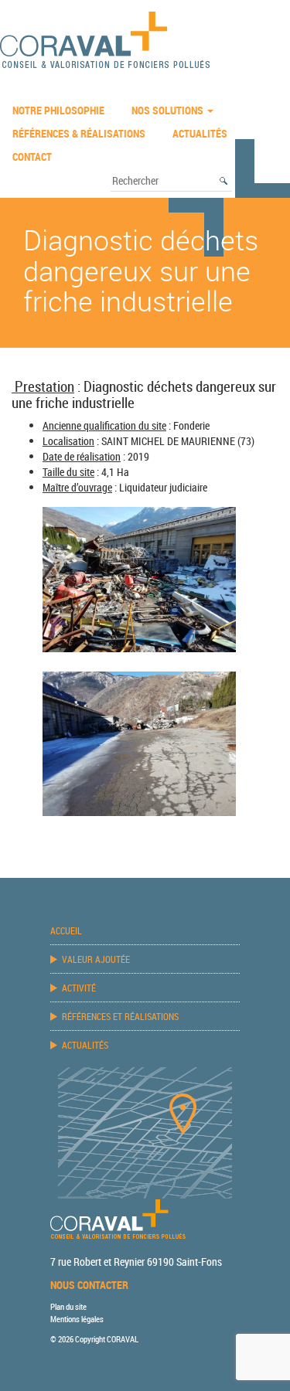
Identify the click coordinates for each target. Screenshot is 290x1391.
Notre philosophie (58, 110)
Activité (79, 987)
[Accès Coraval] (145, 1131)
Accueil (66, 930)
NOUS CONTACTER (89, 1284)
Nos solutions (168, 110)
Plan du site (68, 1306)
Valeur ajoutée (96, 959)
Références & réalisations (78, 133)
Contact (32, 156)
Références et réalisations (120, 1016)
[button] (224, 180)
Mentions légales (77, 1319)
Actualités (199, 133)
